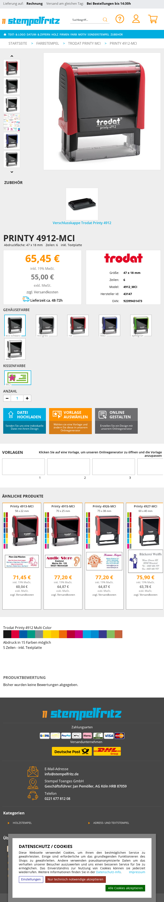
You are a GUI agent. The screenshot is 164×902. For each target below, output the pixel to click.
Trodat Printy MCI (84, 43)
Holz (54, 34)
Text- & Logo (16, 34)
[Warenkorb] (153, 18)
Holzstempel (22, 823)
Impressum (137, 872)
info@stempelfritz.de (62, 774)
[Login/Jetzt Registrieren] (136, 18)
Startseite (18, 43)
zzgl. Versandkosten (42, 292)
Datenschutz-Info (108, 872)
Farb (73, 34)
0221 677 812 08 (57, 798)
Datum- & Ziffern (38, 34)
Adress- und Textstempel (111, 823)
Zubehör (117, 34)
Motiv (82, 34)
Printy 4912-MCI (123, 43)
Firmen (64, 34)
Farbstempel (48, 43)
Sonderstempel (98, 34)
